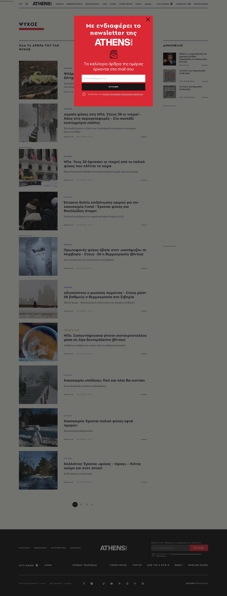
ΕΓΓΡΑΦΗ (113, 87)
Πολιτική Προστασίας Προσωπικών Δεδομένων (123, 94)
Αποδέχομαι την (115, 94)
